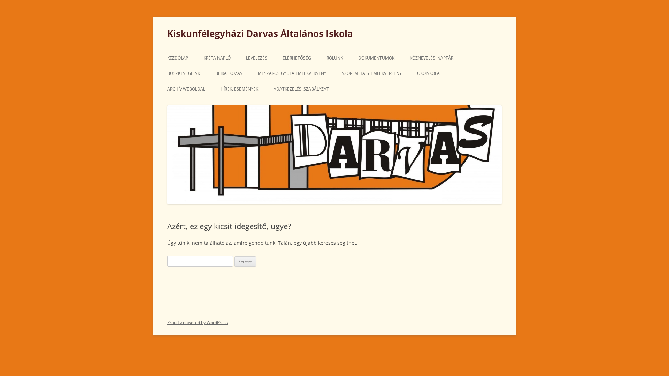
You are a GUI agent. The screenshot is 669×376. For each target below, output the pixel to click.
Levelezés (256, 58)
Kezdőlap (177, 58)
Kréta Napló (217, 58)
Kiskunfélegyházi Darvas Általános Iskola (260, 33)
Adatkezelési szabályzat (301, 89)
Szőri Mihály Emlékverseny (372, 73)
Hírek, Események (239, 89)
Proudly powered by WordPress (197, 323)
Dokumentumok (376, 58)
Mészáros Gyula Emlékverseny (292, 73)
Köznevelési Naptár (431, 58)
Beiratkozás (229, 73)
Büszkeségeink (183, 73)
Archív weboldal (186, 89)
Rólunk (334, 58)
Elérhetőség (297, 58)
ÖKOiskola (428, 73)
